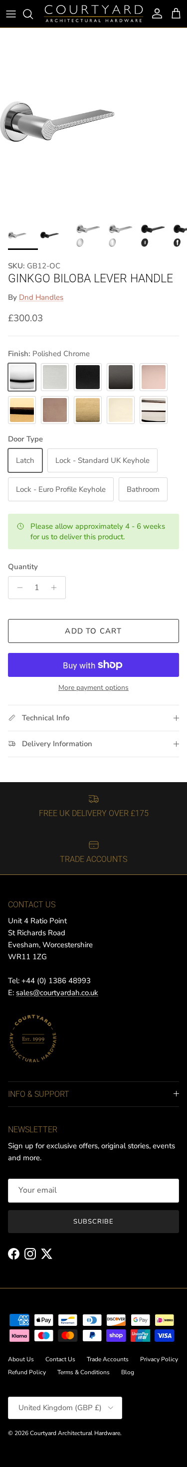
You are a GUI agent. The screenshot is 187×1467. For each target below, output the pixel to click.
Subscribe (93, 1221)
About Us (21, 1359)
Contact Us (60, 1359)
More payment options (93, 688)
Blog (127, 1372)
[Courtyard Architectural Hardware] (93, 13)
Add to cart (93, 631)
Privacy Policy (159, 1359)
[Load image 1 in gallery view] (93, 121)
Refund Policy (27, 1372)
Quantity (23, 567)
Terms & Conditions (83, 1372)
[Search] (33, 14)
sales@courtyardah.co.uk (57, 993)
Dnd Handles (41, 297)
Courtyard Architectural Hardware (75, 1433)
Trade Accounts (108, 1359)
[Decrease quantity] (17, 588)
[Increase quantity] (56, 588)
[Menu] (11, 14)
